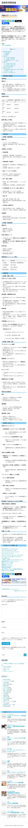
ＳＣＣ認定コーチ (6, 558)
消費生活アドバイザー (7, 564)
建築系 (4, 695)
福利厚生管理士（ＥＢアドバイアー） (10, 561)
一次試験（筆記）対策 (9, 63)
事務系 (4, 685)
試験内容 (4, 56)
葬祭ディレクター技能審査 (8, 570)
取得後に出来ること (7, 67)
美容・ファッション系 (8, 701)
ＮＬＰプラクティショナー (8, 553)
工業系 (4, 693)
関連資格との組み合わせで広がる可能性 (13, 69)
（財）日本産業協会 (6, 45)
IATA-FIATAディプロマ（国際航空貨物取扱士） (13, 569)
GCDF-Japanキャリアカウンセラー (10, 548)
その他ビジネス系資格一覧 (8, 72)
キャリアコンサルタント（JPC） (9, 550)
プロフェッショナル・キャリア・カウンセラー (12, 555)
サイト (3, 632)
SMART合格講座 (7, 666)
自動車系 (5, 696)
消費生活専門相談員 (6, 567)
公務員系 (5, 699)
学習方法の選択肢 (8, 66)
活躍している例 (8, 70)
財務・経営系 (6, 684)
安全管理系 (6, 692)
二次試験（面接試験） (9, 59)
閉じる (13, 49)
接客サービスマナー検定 (7, 562)
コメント (4, 604)
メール (4, 627)
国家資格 (5, 706)
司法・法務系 (6, 698)
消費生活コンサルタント (7, 565)
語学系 (4, 682)
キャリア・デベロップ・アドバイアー (10, 551)
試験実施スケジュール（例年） (11, 60)
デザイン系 (6, 687)
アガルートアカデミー (8, 671)
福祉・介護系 (6, 689)
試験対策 (4, 62)
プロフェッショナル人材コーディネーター (11, 556)
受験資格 (7, 53)
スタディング (6, 668)
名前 (3, 621)
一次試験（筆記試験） (9, 57)
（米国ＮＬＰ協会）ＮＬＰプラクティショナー (12, 559)
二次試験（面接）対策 (9, 65)
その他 (3, 17)
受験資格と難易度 (6, 51)
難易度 (6, 54)
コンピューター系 (7, 681)
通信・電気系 (6, 690)
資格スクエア (6, 669)
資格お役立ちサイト (8, 704)
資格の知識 (6, 679)
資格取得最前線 (9, 2)
